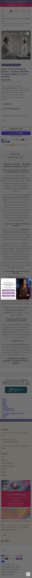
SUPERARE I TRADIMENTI (8, 295)
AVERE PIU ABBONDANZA (8, 290)
